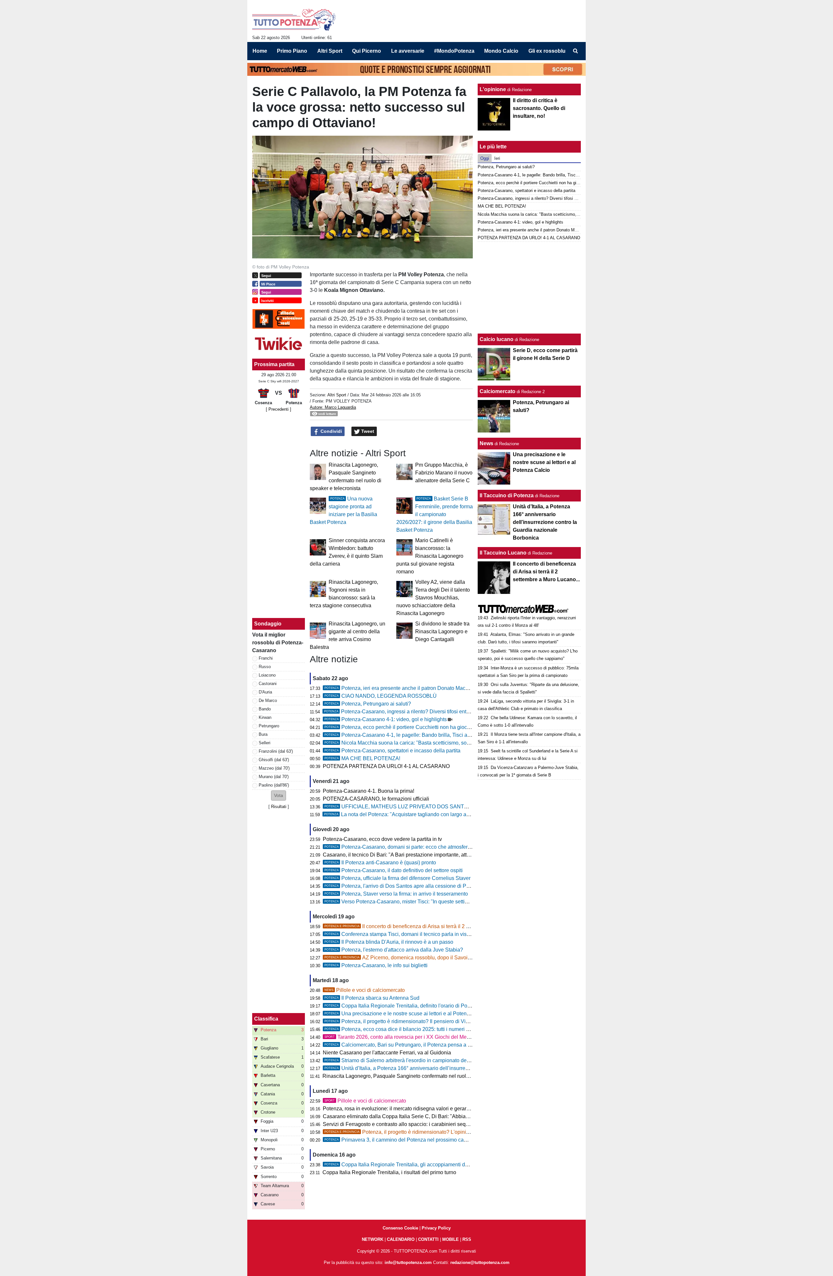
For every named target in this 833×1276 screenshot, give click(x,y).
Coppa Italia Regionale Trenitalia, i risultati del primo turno (389, 1172)
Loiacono (267, 675)
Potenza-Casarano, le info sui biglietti (376, 965)
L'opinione (493, 89)
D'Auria (265, 692)
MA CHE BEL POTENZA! (362, 758)
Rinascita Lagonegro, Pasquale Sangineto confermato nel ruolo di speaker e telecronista (424, 1076)
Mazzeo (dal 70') (274, 768)
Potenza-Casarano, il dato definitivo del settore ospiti (393, 870)
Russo (265, 666)
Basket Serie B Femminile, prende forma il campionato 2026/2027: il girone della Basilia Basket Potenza (434, 514)
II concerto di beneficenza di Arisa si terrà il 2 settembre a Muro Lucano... (426, 926)
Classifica (266, 1019)
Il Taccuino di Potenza (507, 495)
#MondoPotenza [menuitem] (454, 51)
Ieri (497, 158)
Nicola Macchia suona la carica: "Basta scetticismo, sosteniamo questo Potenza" (425, 743)
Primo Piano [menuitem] (292, 51)
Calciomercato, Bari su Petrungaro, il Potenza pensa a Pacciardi (406, 1045)
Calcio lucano (497, 339)
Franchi (266, 658)
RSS (466, 1239)
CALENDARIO (401, 1239)
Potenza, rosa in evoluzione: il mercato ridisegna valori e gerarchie (399, 1108)
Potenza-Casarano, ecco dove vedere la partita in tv (382, 839)
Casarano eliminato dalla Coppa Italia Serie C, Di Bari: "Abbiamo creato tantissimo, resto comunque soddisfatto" (452, 1116)
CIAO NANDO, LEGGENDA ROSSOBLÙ (380, 696)
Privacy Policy (436, 1228)
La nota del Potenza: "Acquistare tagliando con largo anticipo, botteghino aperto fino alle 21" (438, 814)
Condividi (330, 431)
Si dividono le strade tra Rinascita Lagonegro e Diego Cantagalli (442, 631)
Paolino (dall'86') (274, 785)
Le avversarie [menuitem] (407, 51)
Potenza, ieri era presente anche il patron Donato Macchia (399, 688)
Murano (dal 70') (274, 776)
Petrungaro (269, 725)
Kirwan (265, 717)
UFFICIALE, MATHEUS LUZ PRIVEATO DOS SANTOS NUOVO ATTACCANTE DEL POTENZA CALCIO (455, 806)
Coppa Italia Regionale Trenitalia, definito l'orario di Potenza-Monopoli (413, 1005)
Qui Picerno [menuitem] (366, 51)
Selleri (264, 742)
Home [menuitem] (260, 51)
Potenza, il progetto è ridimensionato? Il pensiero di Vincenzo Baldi (410, 1021)
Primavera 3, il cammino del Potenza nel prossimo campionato (404, 1140)
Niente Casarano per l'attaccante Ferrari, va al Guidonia (387, 1052)
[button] (278, 795)
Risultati (278, 806)
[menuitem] (575, 51)
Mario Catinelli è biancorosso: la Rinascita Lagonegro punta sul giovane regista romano (429, 556)
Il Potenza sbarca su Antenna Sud (371, 998)
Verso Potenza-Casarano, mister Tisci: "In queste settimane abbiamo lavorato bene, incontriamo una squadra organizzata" (473, 901)
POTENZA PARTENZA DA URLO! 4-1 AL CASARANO (386, 766)
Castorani (268, 683)
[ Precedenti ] (278, 409)
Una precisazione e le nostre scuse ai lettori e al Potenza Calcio (406, 1013)
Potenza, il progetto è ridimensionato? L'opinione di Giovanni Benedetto (425, 1132)
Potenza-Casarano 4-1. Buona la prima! (368, 791)
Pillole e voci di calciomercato (364, 990)
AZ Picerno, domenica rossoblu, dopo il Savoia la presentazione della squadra (433, 957)
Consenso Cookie (400, 1228)
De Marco (268, 700)
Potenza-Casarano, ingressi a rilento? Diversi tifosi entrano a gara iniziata (417, 711)
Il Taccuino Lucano (503, 553)
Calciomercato (497, 391)
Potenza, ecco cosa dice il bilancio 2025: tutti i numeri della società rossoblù (420, 1029)
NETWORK (372, 1239)
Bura (263, 734)
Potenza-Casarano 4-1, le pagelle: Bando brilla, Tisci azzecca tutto (409, 735)
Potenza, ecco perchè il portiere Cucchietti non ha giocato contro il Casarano (421, 727)
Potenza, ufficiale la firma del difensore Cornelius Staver (397, 878)
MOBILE (450, 1239)
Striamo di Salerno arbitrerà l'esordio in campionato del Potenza (406, 1060)
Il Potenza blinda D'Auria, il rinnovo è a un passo (388, 942)
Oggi (484, 158)
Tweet (367, 431)
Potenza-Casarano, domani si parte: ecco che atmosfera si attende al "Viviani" (422, 847)
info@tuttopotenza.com (408, 1262)
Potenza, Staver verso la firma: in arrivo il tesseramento (396, 894)
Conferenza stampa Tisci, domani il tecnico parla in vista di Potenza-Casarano (422, 934)
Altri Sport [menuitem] (329, 51)
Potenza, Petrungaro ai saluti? (367, 704)
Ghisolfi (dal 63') (274, 759)
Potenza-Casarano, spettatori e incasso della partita (392, 750)
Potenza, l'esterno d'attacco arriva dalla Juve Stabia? (393, 950)
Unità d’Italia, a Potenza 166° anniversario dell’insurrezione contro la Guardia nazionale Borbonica (446, 1068)
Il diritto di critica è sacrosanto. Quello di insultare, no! (539, 108)
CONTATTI (428, 1239)
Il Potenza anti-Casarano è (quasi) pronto (380, 862)
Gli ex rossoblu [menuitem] (547, 51)
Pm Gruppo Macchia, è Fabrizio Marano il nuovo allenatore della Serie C (443, 472)
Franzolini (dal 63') (276, 751)
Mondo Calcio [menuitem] (501, 51)
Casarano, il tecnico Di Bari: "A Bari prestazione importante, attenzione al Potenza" (418, 855)
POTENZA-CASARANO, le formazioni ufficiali (376, 799)
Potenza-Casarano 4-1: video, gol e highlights (385, 719)
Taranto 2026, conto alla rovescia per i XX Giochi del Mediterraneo (407, 1037)
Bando (265, 709)
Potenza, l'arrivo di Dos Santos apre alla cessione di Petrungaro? (407, 886)
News (486, 443)
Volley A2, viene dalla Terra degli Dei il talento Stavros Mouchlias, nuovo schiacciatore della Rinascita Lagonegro (433, 597)
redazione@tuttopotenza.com (480, 1262)
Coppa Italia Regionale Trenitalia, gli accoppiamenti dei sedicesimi (409, 1164)
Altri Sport (336, 394)
